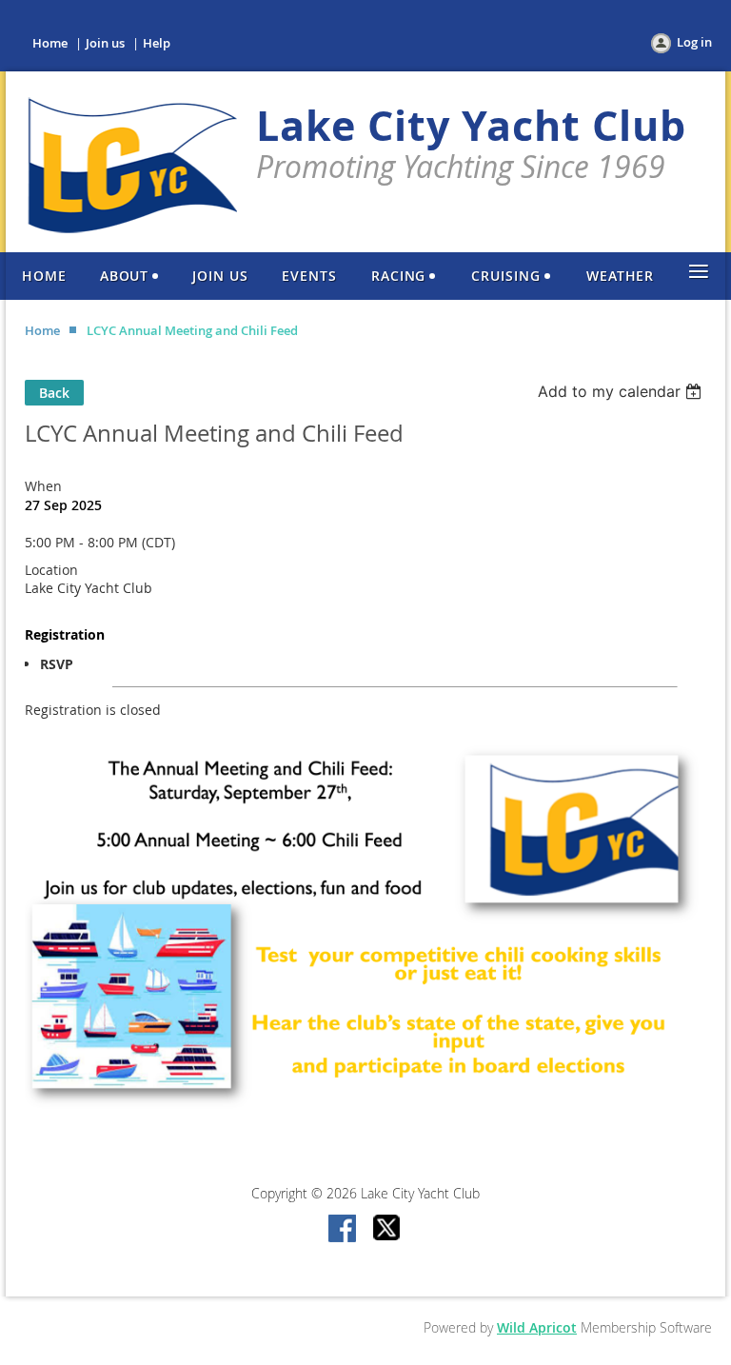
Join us (105, 42)
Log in (694, 41)
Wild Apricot (537, 1327)
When (43, 486)
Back (54, 393)
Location (51, 570)
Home (50, 42)
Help (156, 42)
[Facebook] (343, 1230)
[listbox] (622, 391)
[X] (387, 1230)
